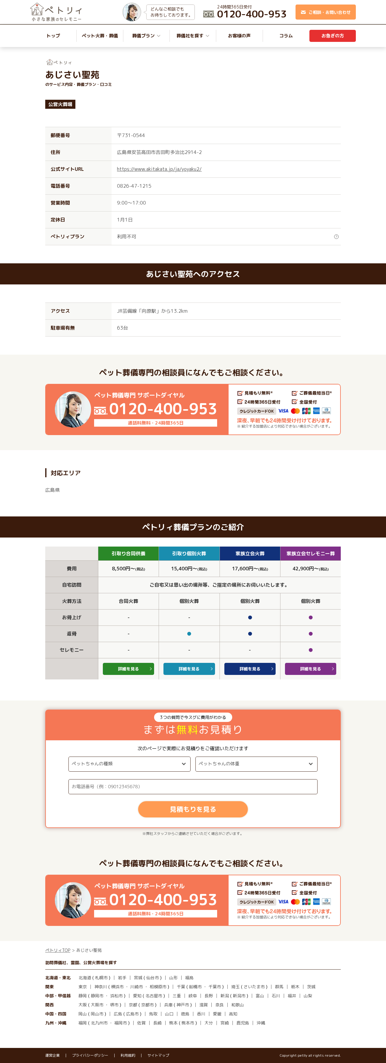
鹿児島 (242, 1023)
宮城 (138, 977)
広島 (118, 1014)
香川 (201, 1014)
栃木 (295, 986)
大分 (208, 1023)
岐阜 (192, 996)
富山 (260, 996)
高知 (233, 1014)
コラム (286, 36)
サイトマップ (158, 1055)
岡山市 (97, 1014)
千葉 (181, 986)
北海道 (84, 977)
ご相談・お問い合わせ (329, 12)
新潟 (224, 996)
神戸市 (182, 1005)
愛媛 (217, 1014)
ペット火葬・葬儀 (100, 36)
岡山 (82, 1014)
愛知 (137, 996)
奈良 (219, 1005)
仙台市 (152, 977)
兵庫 (168, 1005)
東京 (82, 986)
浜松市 (116, 996)
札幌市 (101, 977)
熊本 (173, 1023)
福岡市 (120, 1023)
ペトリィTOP (57, 950)
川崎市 (136, 986)
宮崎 (224, 1023)
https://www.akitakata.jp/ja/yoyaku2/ (159, 169)
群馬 (279, 986)
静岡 (82, 996)
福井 (292, 996)
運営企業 (52, 1055)
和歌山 (237, 1005)
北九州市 (99, 1023)
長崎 (157, 1023)
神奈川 (100, 986)
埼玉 (235, 986)
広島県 (52, 490)
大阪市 (97, 1005)
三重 (176, 996)
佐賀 (141, 1023)
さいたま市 (254, 986)
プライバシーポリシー (90, 1055)
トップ (53, 36)
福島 (189, 977)
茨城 (311, 986)
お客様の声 (239, 36)
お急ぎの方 (332, 36)
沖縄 (261, 1023)
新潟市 (239, 996)
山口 (169, 1014)
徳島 (185, 1014)
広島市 (132, 1014)
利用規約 (128, 1055)
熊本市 (188, 1023)
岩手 (122, 977)
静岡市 (97, 996)
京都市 (147, 1005)
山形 (173, 977)
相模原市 (158, 986)
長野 (208, 996)
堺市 (114, 1005)
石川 (276, 996)
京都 (133, 1005)
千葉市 (214, 986)
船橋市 (195, 986)
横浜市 (117, 986)
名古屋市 (153, 996)
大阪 (82, 1005)
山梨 (308, 996)
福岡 (82, 1023)
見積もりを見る (193, 809)
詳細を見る (128, 669)
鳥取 (153, 1014)
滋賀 (203, 1005)
